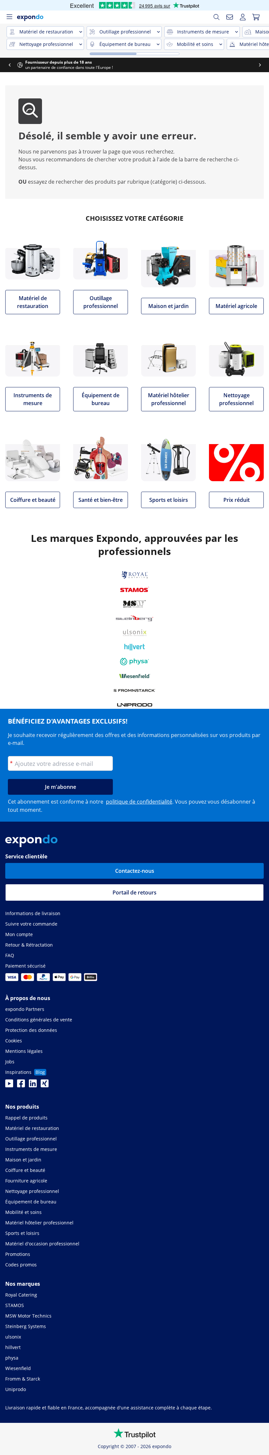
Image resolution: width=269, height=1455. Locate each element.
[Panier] (255, 17)
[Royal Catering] (135, 575)
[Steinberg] (134, 618)
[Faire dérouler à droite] (259, 65)
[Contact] (229, 17)
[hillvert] (134, 647)
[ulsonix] (134, 633)
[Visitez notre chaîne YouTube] (9, 1085)
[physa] (134, 662)
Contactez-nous (134, 870)
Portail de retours (134, 892)
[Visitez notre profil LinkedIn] (33, 1085)
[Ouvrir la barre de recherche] (216, 17)
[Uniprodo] (134, 705)
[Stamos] (134, 589)
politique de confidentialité (139, 801)
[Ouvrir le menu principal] (9, 17)
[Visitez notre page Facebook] (21, 1085)
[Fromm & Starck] (134, 690)
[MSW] (134, 604)
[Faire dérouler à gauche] (9, 65)
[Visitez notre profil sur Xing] (45, 1085)
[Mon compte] (242, 17)
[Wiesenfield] (134, 676)
